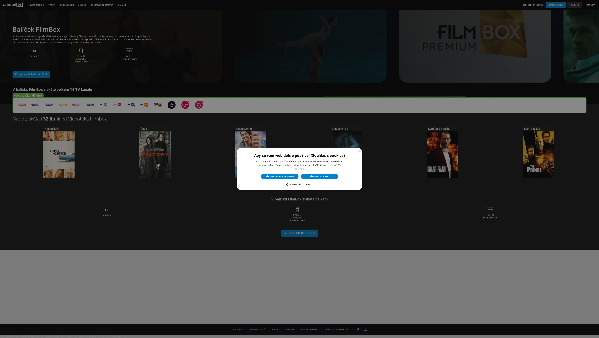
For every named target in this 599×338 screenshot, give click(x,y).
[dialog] (299, 169)
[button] (299, 184)
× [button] (359, 151)
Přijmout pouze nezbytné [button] (280, 176)
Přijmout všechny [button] (319, 176)
